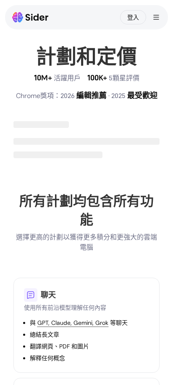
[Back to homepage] (30, 17)
